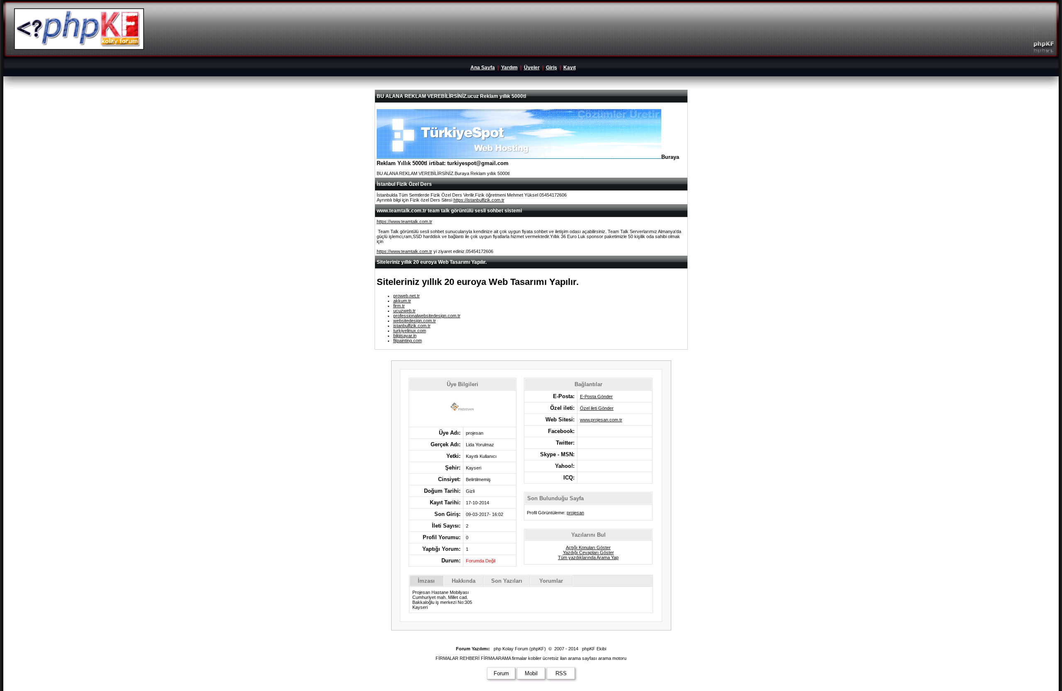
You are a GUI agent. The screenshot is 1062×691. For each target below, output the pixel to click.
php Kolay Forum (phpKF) (520, 648)
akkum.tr (402, 300)
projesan (575, 512)
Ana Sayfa (482, 68)
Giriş (551, 68)
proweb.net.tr (406, 295)
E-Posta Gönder (596, 396)
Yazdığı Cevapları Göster (588, 552)
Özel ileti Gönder (597, 408)
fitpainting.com (407, 340)
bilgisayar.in (405, 335)
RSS (561, 673)
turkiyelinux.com (409, 330)
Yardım (509, 68)
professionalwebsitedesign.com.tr (426, 315)
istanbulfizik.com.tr (412, 325)
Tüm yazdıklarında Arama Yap (588, 557)
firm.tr (399, 305)
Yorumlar (551, 581)
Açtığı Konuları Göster (588, 547)
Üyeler (532, 68)
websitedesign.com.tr (414, 320)
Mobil (531, 673)
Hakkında (463, 581)
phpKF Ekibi (594, 648)
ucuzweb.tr (404, 310)
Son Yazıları (506, 581)
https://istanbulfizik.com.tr (478, 199)
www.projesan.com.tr (601, 419)
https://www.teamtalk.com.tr (404, 221)
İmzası (426, 581)
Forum (501, 673)
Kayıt (569, 68)
